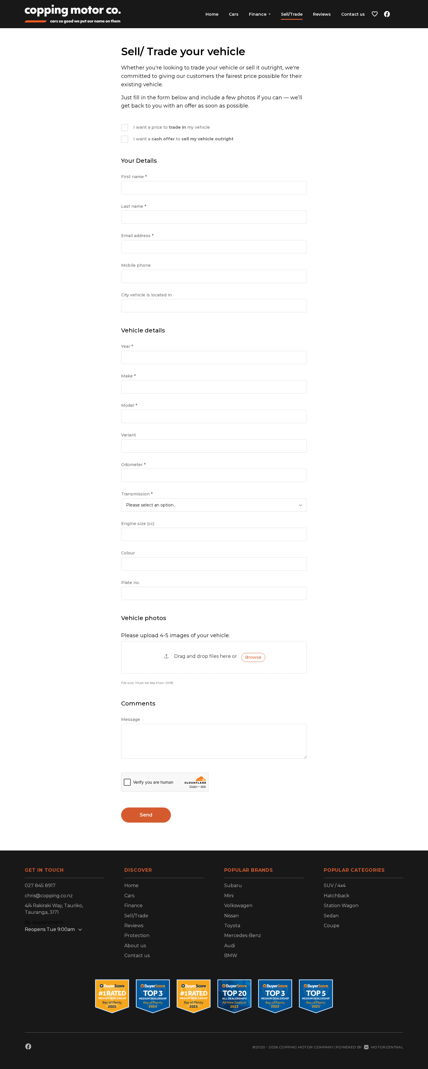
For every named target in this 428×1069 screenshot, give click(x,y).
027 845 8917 (40, 885)
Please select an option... (151, 505)
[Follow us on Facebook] (387, 14)
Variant (128, 435)
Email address (137, 235)
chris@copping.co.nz (49, 895)
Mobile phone (136, 265)
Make (128, 376)
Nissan (231, 915)
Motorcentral (387, 1047)
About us (135, 945)
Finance (133, 905)
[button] (374, 14)
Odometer (133, 464)
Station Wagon (341, 905)
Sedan (331, 915)
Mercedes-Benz (242, 935)
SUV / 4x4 (335, 885)
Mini (229, 895)
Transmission (137, 494)
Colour (128, 553)
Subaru (233, 885)
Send (146, 815)
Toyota (232, 925)
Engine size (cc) (137, 523)
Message (130, 719)
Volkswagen (238, 905)
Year (127, 346)
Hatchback (336, 895)
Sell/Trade (292, 14)
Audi (229, 945)
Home (212, 14)
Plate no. (130, 582)
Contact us (353, 14)
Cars (233, 14)
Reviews (322, 14)
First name (134, 176)
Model (129, 405)
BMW (230, 955)
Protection (136, 935)
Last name (133, 206)
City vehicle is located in (146, 295)
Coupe (331, 925)
